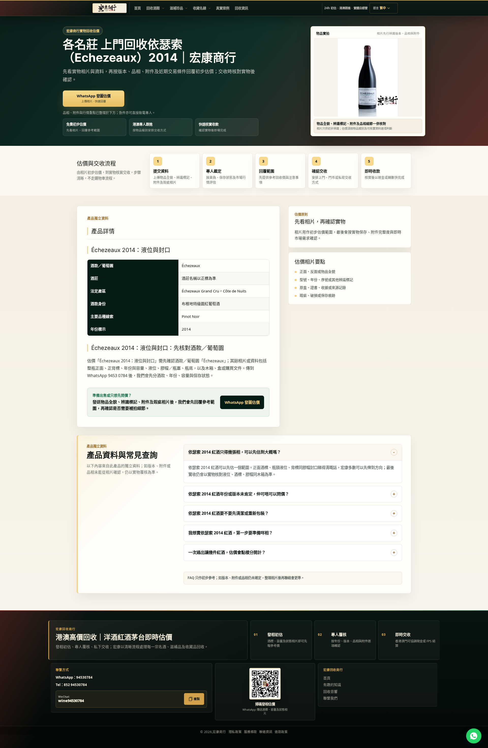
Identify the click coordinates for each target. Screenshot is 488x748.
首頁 (326, 678)
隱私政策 (235, 732)
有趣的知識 (332, 684)
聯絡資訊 (265, 732)
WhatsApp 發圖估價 (242, 402)
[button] (155, 8)
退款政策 (281, 732)
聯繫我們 (330, 698)
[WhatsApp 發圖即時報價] (473, 735)
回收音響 (330, 691)
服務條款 (250, 732)
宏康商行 (219, 732)
